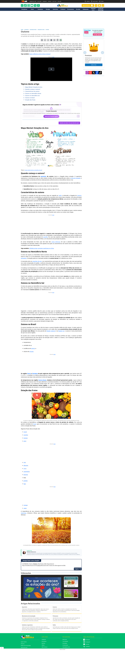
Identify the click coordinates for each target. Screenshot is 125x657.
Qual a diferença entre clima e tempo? (40, 54)
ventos (33, 348)
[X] (35, 5)
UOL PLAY (54, 1)
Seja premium (86, 5)
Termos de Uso (24, 647)
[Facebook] (97, 72)
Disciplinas (44, 641)
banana (26, 474)
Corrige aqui (65, 645)
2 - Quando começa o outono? (32, 89)
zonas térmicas (55, 242)
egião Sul (61, 331)
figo (25, 484)
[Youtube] (32, 5)
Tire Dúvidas (65, 641)
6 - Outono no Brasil (29, 97)
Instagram (88, 642)
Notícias (43, 643)
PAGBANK (45, 1)
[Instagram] (28, 5)
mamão (26, 435)
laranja (25, 438)
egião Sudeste (51, 331)
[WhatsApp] (22, 5)
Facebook (88, 639)
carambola (26, 471)
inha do (73, 178)
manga (25, 505)
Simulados (65, 643)
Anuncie (22, 643)
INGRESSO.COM (33, 1)
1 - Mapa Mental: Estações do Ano (33, 87)
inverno (79, 195)
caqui (25, 508)
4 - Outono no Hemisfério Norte (32, 93)
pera (25, 441)
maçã (25, 432)
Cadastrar (44, 639)
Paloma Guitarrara (31, 551)
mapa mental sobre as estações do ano (33, 170)
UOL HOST (39, 1)
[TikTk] (100, 72)
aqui (53, 56)
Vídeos (43, 645)
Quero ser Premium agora (51, 116)
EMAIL (102, 1)
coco (25, 468)
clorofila (45, 237)
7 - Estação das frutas (29, 100)
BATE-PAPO (95, 1)
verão (60, 195)
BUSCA (88, 1)
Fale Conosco (44, 647)
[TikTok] (25, 5)
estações (34, 261)
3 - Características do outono (31, 91)
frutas (34, 424)
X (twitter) (88, 646)
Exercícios (65, 639)
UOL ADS (59, 1)
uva (24, 462)
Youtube (87, 644)
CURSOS (49, 1)
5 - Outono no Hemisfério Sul (32, 95)
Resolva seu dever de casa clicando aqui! (69, 123)
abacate (26, 465)
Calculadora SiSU (66, 647)
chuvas (31, 351)
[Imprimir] (42, 40)
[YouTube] (90, 72)
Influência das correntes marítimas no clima (41, 248)
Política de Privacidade (26, 645)
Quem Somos (24, 641)
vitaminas (23, 513)
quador (78, 178)
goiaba (25, 480)
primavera (23, 258)
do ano (40, 261)
